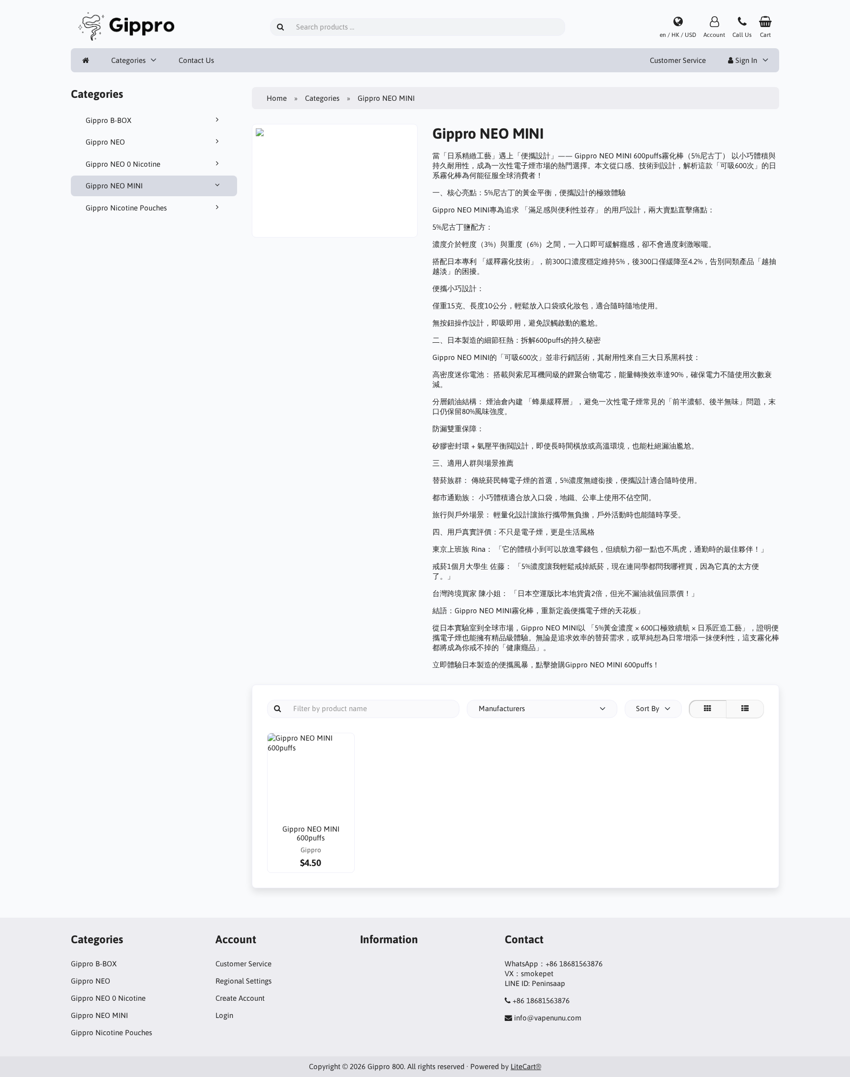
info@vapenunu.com (547, 1018)
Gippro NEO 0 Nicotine (123, 164)
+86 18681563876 (541, 1000)
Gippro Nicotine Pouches (126, 208)
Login (224, 1015)
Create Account (240, 998)
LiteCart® (526, 1066)
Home (277, 98)
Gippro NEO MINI (114, 185)
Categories (128, 60)
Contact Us (196, 60)
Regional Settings (243, 981)
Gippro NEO (105, 142)
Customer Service (678, 60)
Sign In (745, 60)
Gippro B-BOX (108, 120)
